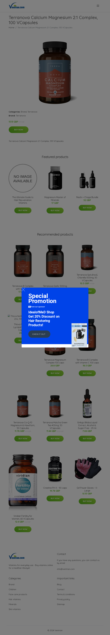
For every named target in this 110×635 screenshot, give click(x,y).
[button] (39, 334)
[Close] (23, 290)
